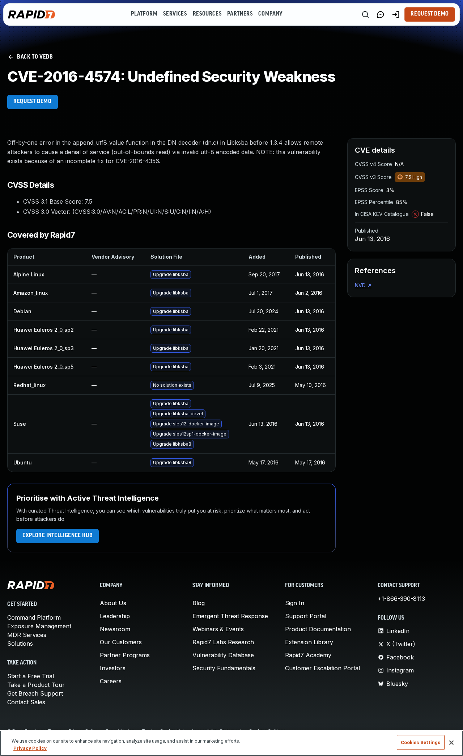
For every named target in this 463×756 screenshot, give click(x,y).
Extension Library (309, 642)
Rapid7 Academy (308, 655)
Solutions (20, 643)
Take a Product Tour (36, 684)
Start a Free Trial (30, 676)
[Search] (365, 14)
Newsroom (115, 629)
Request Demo (430, 14)
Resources (207, 14)
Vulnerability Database (223, 655)
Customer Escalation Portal (322, 668)
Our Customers (121, 642)
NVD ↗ (363, 285)
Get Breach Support (35, 693)
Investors (113, 668)
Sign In (294, 603)
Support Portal (305, 616)
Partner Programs (125, 655)
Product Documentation (318, 629)
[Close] (451, 743)
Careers (111, 681)
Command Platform (34, 617)
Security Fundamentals (223, 668)
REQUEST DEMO (32, 102)
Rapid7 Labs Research (223, 642)
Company (270, 14)
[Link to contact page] (380, 14)
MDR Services (26, 634)
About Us (113, 603)
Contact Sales (26, 702)
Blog (198, 603)
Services (175, 14)
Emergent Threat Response (230, 616)
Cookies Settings (421, 742)
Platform (144, 14)
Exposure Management (39, 626)
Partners (239, 14)
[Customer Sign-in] (395, 14)
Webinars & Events (218, 629)
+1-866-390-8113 (401, 598)
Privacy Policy (30, 748)
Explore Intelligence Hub (57, 536)
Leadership (115, 616)
